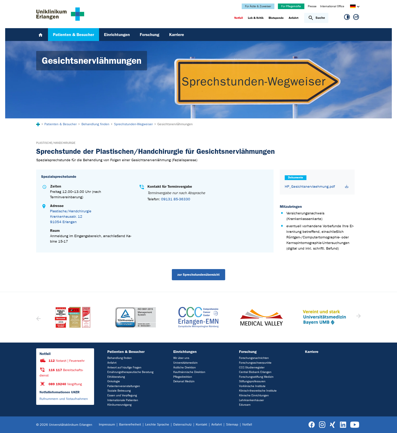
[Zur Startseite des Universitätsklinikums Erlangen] (60, 14)
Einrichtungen (185, 351)
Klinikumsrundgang (119, 405)
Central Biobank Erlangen (255, 372)
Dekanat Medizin (184, 381)
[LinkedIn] (343, 424)
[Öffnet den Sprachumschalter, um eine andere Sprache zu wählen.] (353, 7)
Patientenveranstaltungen (123, 386)
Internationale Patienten (122, 400)
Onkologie (113, 381)
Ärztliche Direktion (184, 367)
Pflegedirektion (182, 377)
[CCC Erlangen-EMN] (135, 317)
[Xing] (332, 424)
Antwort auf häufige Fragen (124, 367)
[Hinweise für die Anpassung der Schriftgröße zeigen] (356, 18)
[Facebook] (312, 424)
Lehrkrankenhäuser (251, 400)
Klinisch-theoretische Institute (258, 390)
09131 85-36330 (175, 199)
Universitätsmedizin (185, 362)
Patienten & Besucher (126, 351)
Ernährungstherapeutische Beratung (130, 372)
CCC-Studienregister (251, 367)
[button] (358, 317)
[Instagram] (322, 424)
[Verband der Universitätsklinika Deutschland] (324, 317)
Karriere (311, 351)
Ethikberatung (116, 377)
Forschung (248, 351)
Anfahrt (111, 362)
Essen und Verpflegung (122, 395)
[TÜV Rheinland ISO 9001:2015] (72, 317)
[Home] (40, 34)
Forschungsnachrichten (254, 358)
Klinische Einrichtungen (254, 395)
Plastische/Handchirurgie (55, 143)
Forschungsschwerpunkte (255, 362)
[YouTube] (354, 424)
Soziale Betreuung (119, 390)
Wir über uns (181, 358)
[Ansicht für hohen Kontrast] (347, 18)
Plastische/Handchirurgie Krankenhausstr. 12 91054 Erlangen (70, 216)
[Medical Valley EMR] (198, 317)
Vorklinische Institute (252, 386)
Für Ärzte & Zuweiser (258, 6)
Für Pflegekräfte (291, 6)
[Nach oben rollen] (389, 424)
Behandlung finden (119, 358)
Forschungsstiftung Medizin (256, 377)
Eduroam (244, 405)
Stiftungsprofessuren (252, 381)
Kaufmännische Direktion (189, 372)
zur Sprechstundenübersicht (198, 275)
